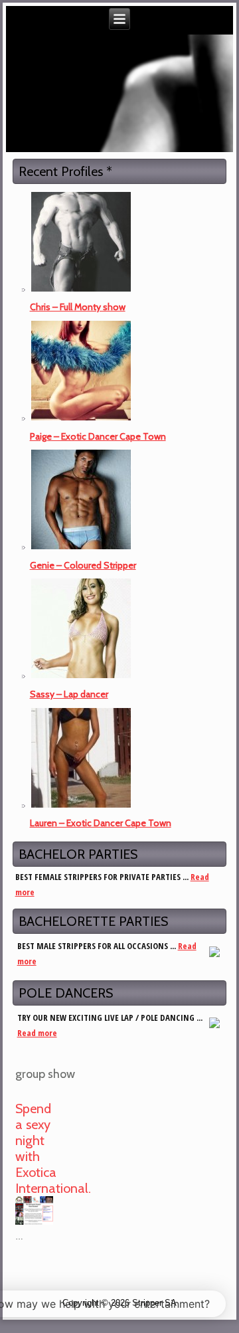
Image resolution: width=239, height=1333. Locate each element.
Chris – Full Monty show (77, 307)
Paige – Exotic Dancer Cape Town (98, 436)
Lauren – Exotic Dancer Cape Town (100, 823)
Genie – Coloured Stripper (83, 565)
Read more (37, 1033)
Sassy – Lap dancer (69, 694)
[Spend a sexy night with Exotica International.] (36, 1225)
